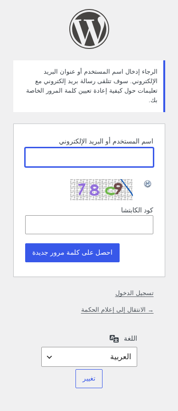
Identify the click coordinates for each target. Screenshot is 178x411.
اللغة (130, 338)
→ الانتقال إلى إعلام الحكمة (117, 309)
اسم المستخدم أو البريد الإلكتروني (106, 141)
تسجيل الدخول (134, 292)
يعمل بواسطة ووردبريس (89, 29)
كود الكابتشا (137, 210)
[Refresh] (148, 184)
